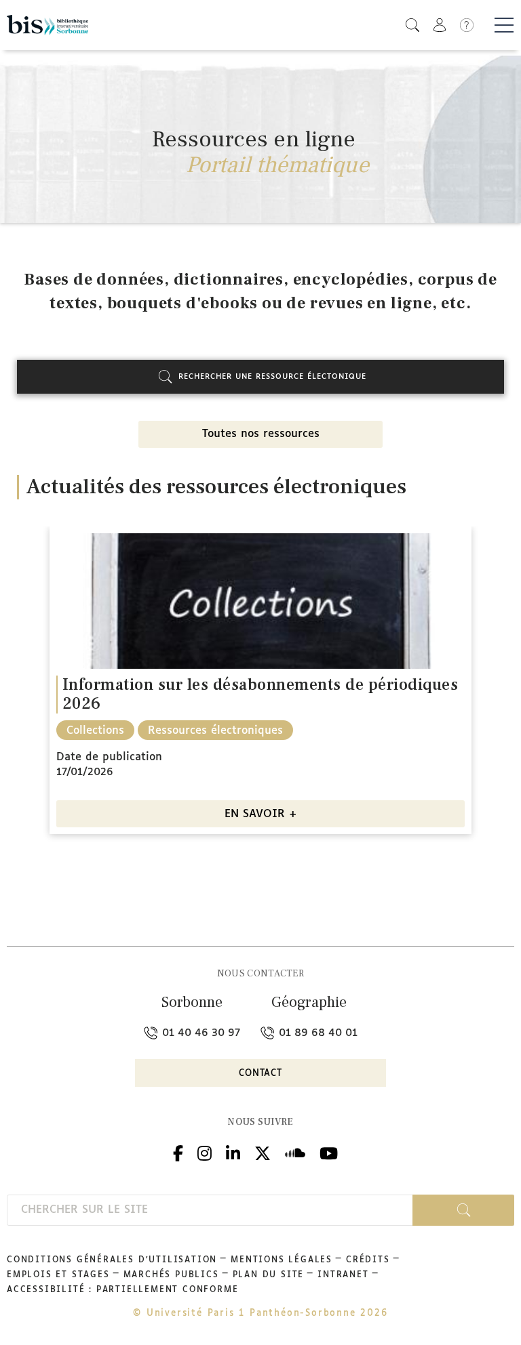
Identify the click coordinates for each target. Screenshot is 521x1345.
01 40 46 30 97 (199, 1033)
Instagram (204, 1151)
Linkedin (233, 1151)
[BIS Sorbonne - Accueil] (47, 24)
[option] (260, 685)
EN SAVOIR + (261, 814)
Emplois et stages (58, 1275)
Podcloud (295, 1151)
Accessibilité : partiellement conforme (122, 1290)
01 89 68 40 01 (316, 1033)
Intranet (342, 1275)
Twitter (262, 1151)
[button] (412, 24)
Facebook (178, 1151)
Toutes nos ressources (261, 434)
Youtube (329, 1151)
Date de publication (109, 757)
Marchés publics (171, 1275)
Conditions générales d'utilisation (112, 1260)
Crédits (368, 1260)
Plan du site (269, 1275)
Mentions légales (281, 1260)
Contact (260, 1073)
